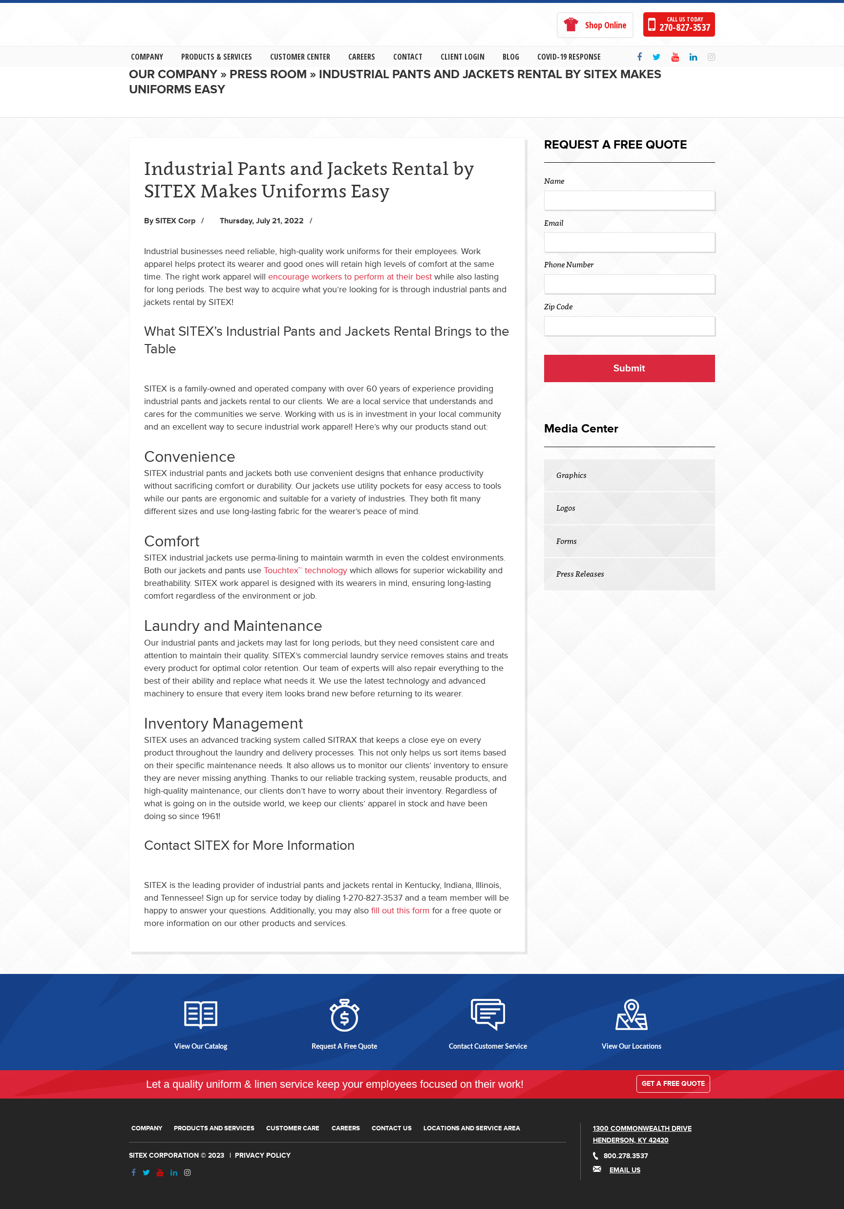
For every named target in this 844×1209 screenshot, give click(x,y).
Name (554, 180)
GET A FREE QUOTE (673, 1083)
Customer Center (300, 56)
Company (147, 56)
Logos (565, 507)
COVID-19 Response (569, 56)
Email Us (625, 1170)
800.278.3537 (626, 1156)
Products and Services (214, 1128)
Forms (566, 541)
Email (554, 222)
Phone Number (568, 264)
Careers (361, 56)
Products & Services (216, 56)
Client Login (463, 56)
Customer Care (292, 1128)
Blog (511, 56)
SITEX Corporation (164, 1155)
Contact (407, 56)
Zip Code (558, 306)
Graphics (571, 475)
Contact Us (392, 1128)
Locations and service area (471, 1128)
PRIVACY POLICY (263, 1155)
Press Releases (580, 573)
